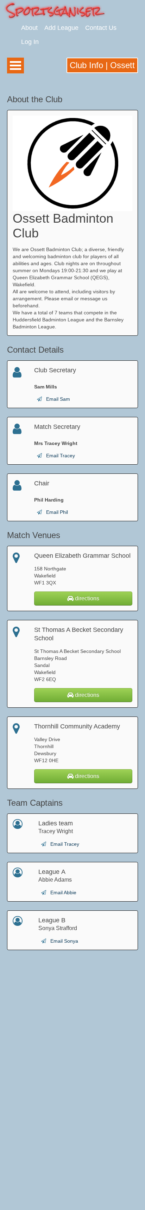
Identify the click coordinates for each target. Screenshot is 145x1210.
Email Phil (57, 512)
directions (86, 598)
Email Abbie (63, 892)
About (29, 27)
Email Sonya (64, 941)
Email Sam (58, 399)
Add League (61, 27)
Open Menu (15, 65)
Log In (30, 41)
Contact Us (100, 27)
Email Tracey (60, 455)
